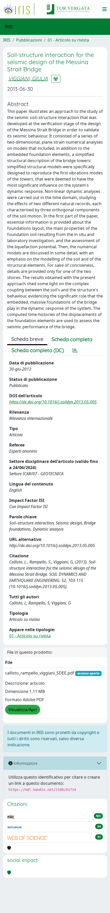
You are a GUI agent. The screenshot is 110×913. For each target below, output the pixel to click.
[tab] (75, 350)
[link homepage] (18, 9)
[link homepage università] (68, 9)
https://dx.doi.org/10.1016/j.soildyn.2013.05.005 (53, 402)
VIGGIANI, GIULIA (28, 78)
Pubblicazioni (29, 40)
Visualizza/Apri (22, 709)
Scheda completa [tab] (72, 339)
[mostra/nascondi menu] (104, 9)
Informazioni (25, 763)
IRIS (6, 40)
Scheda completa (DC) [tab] (38, 350)
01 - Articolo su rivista (68, 40)
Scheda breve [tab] (27, 339)
